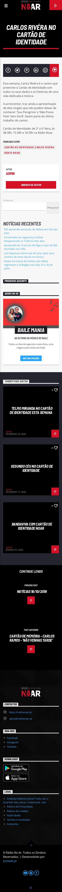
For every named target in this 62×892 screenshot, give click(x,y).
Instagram (13, 742)
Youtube (12, 746)
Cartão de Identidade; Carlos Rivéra (29, 147)
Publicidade (13, 815)
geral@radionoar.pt (20, 718)
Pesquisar (8, 200)
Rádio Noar (12, 152)
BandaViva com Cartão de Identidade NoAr (32, 526)
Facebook (12, 738)
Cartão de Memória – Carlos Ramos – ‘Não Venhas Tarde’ (31, 638)
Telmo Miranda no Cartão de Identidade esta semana (31, 410)
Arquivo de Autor (31, 184)
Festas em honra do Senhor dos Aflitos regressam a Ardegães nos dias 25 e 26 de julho (28, 264)
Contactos (12, 824)
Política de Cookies (17, 811)
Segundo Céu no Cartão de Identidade (32, 468)
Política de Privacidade (20, 806)
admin (10, 173)
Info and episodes (31, 358)
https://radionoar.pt (20, 712)
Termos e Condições (18, 819)
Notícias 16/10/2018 (32, 591)
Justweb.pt (10, 861)
